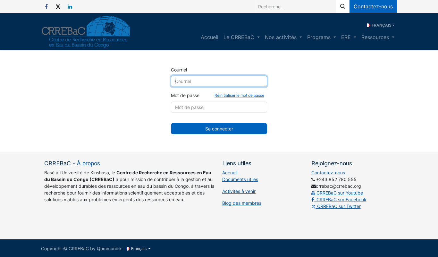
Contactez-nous (373, 6)
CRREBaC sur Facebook (340, 199)
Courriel (179, 69)
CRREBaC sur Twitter (338, 206)
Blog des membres (241, 203)
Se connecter (219, 128)
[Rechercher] (343, 6)
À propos (88, 163)
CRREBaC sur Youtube (339, 192)
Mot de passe (217, 95)
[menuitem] (209, 37)
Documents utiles (240, 179)
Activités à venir (239, 191)
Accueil (229, 172)
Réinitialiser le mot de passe (239, 95)
